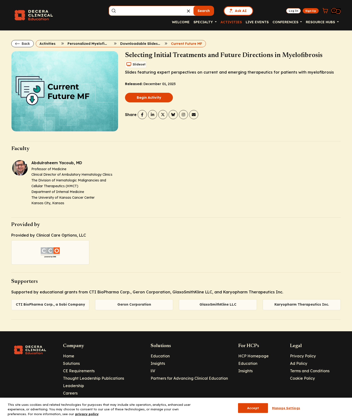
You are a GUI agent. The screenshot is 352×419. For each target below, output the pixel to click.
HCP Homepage (253, 356)
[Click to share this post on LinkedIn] (152, 114)
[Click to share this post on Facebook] (142, 114)
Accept (253, 408)
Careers (70, 393)
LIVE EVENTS (257, 22)
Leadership (73, 385)
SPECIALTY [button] (203, 22)
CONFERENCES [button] (286, 22)
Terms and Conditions (309, 370)
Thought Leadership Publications (93, 378)
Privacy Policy (303, 356)
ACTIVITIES (231, 22)
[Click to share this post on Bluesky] (173, 114)
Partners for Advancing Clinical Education (189, 378)
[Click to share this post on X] (162, 114)
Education (160, 356)
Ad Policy (298, 363)
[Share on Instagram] (183, 114)
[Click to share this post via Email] (193, 114)
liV (153, 370)
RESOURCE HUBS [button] (321, 22)
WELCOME (181, 22)
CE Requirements (79, 370)
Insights (158, 363)
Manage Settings (286, 408)
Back (25, 43)
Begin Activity (149, 97)
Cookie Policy (302, 378)
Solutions (71, 363)
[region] (176, 408)
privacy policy (87, 414)
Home (68, 356)
